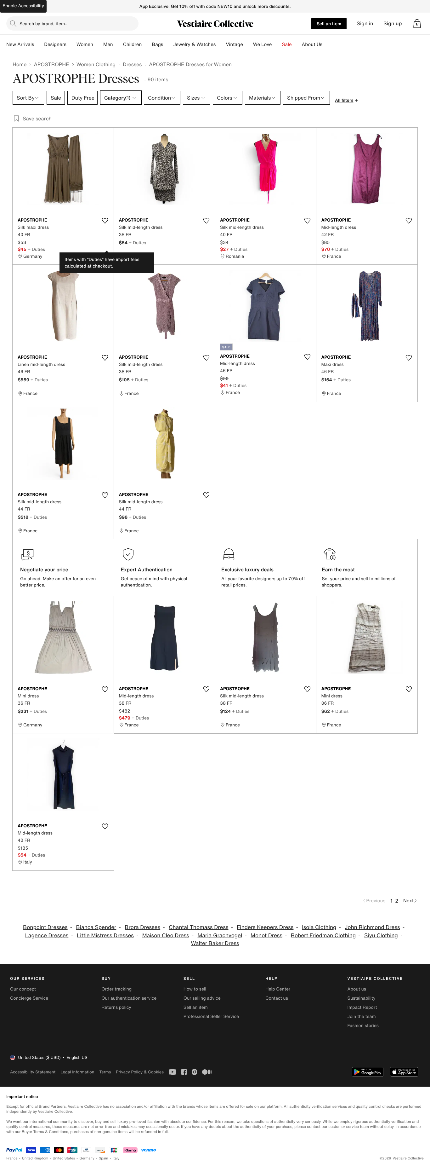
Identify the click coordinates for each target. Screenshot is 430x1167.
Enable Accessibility (23, 6)
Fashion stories (363, 1025)
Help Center (277, 989)
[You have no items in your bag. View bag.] (417, 23)
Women (84, 44)
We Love (262, 44)
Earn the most (338, 569)
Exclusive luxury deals (247, 569)
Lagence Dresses (47, 935)
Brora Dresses (142, 927)
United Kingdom (35, 1158)
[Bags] (168, 44)
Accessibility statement (32, 1072)
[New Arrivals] (39, 44)
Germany (86, 1158)
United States (64, 1158)
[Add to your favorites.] (105, 220)
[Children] (146, 44)
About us (357, 989)
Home (19, 64)
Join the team (362, 1016)
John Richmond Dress (372, 927)
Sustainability (362, 998)
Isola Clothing (319, 927)
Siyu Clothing (381, 935)
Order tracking (116, 989)
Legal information (77, 1072)
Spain (103, 1158)
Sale (287, 44)
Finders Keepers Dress (265, 927)
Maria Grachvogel (220, 935)
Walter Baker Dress (215, 943)
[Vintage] (248, 44)
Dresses (132, 64)
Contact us (276, 998)
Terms (105, 1072)
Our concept (23, 989)
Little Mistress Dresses (105, 935)
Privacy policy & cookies (140, 1072)
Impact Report (362, 1007)
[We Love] (277, 44)
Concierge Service (29, 998)
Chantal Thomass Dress (199, 927)
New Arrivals (20, 44)
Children (132, 44)
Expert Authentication (147, 569)
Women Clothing (96, 64)
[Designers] (71, 44)
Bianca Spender (96, 927)
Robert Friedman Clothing (323, 935)
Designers (55, 44)
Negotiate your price (44, 569)
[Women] (98, 44)
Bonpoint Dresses (45, 927)
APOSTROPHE (51, 64)
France (12, 1158)
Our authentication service (128, 998)
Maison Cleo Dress (165, 935)
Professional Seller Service (211, 1016)
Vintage (234, 44)
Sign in (365, 23)
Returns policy (116, 1007)
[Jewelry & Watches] (220, 44)
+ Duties (36, 249)
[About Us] (327, 44)
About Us (312, 44)
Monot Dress (266, 935)
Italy (116, 1158)
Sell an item (329, 23)
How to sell (195, 989)
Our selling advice (202, 998)
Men (108, 44)
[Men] (118, 44)
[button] (417, 23)
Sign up (392, 23)
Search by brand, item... (44, 23)
